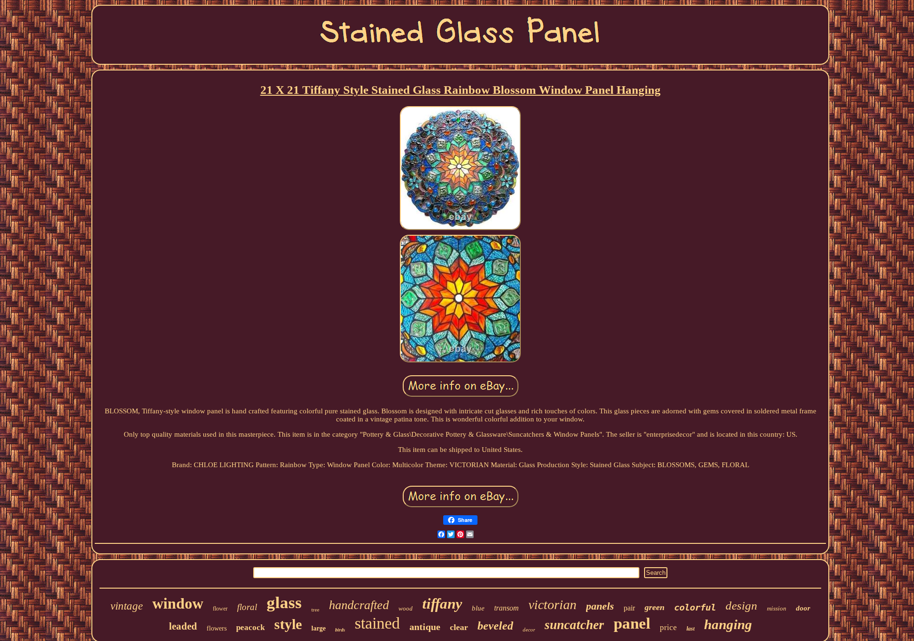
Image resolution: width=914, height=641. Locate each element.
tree (315, 609)
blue (478, 608)
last (690, 628)
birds (340, 629)
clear (459, 627)
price (668, 627)
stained (377, 623)
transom (506, 608)
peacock (250, 627)
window (177, 603)
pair (629, 608)
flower (220, 608)
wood (405, 608)
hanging (728, 624)
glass (284, 602)
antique (424, 626)
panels (600, 606)
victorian (552, 604)
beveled (495, 626)
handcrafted (359, 605)
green (655, 607)
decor (529, 629)
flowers (217, 628)
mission (776, 608)
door (803, 608)
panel (632, 623)
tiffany (442, 603)
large (318, 628)
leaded (183, 626)
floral (247, 607)
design (741, 605)
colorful (695, 607)
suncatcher (574, 625)
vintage (126, 606)
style (288, 624)
